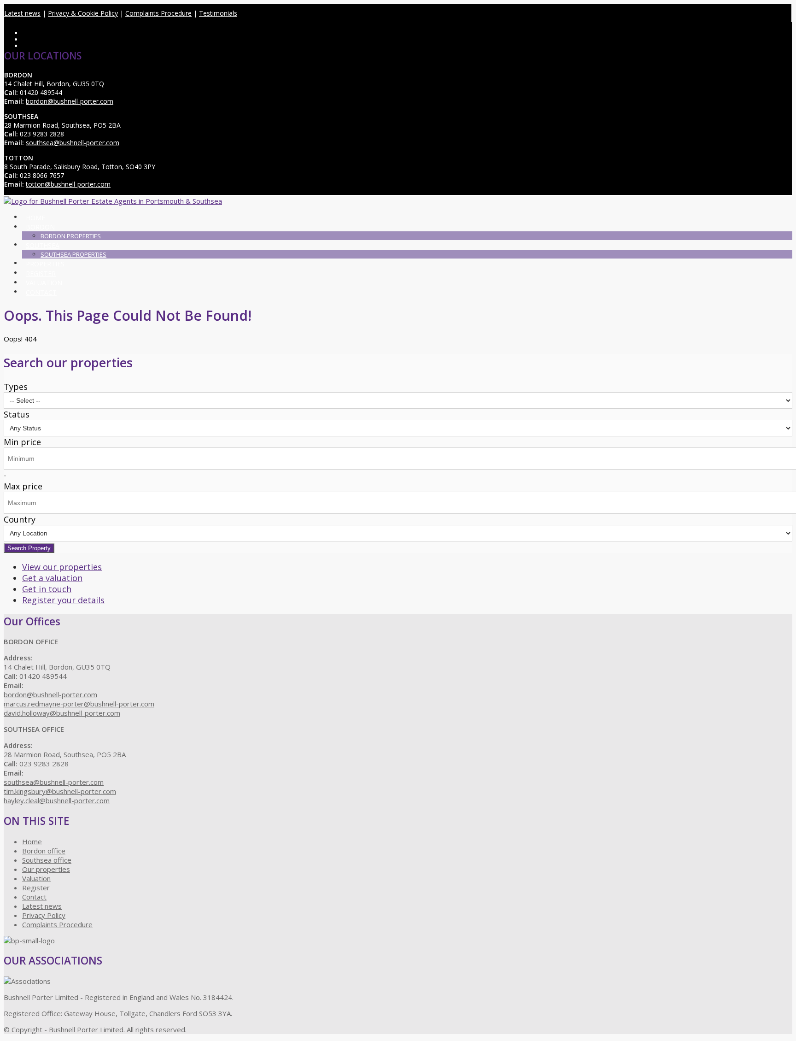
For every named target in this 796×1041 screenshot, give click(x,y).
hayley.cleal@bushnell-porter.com (57, 800)
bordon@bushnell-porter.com (69, 101)
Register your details (63, 600)
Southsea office (46, 860)
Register (41, 273)
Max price (23, 486)
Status (16, 414)
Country (19, 519)
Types (16, 386)
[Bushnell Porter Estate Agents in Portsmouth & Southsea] (113, 201)
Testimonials (218, 13)
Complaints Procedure (158, 13)
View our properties (62, 566)
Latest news (22, 13)
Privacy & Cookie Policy (83, 13)
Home (35, 217)
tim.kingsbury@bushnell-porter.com (60, 791)
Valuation (44, 282)
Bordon (40, 227)
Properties (45, 263)
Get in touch (46, 588)
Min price (22, 441)
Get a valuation (52, 577)
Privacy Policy (43, 915)
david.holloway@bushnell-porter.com (62, 713)
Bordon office (43, 850)
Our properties (46, 869)
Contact (41, 292)
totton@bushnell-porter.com (68, 184)
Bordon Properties (71, 236)
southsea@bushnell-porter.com (72, 142)
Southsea (42, 245)
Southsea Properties (73, 254)
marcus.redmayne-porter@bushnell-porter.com (79, 703)
